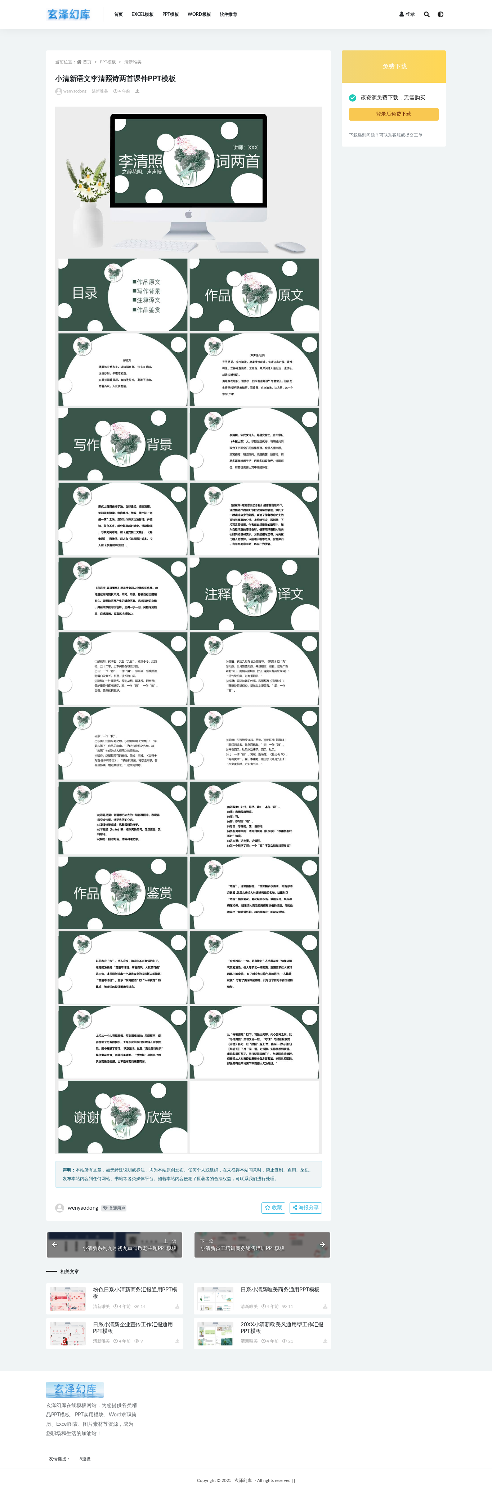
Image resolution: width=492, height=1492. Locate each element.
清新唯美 (133, 62)
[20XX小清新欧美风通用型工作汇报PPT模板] (215, 1334)
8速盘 (85, 1459)
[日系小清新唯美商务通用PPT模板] (215, 1299)
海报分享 (308, 1207)
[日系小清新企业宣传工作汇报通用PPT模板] (68, 1334)
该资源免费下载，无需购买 (393, 97)
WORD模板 (199, 14)
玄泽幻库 (243, 1480)
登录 (410, 14)
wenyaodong (74, 91)
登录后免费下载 (393, 114)
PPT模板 (170, 14)
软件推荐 (228, 14)
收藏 (276, 1207)
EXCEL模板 (142, 14)
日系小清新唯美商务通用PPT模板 (280, 1289)
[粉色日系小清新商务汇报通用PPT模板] (68, 1299)
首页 (118, 14)
